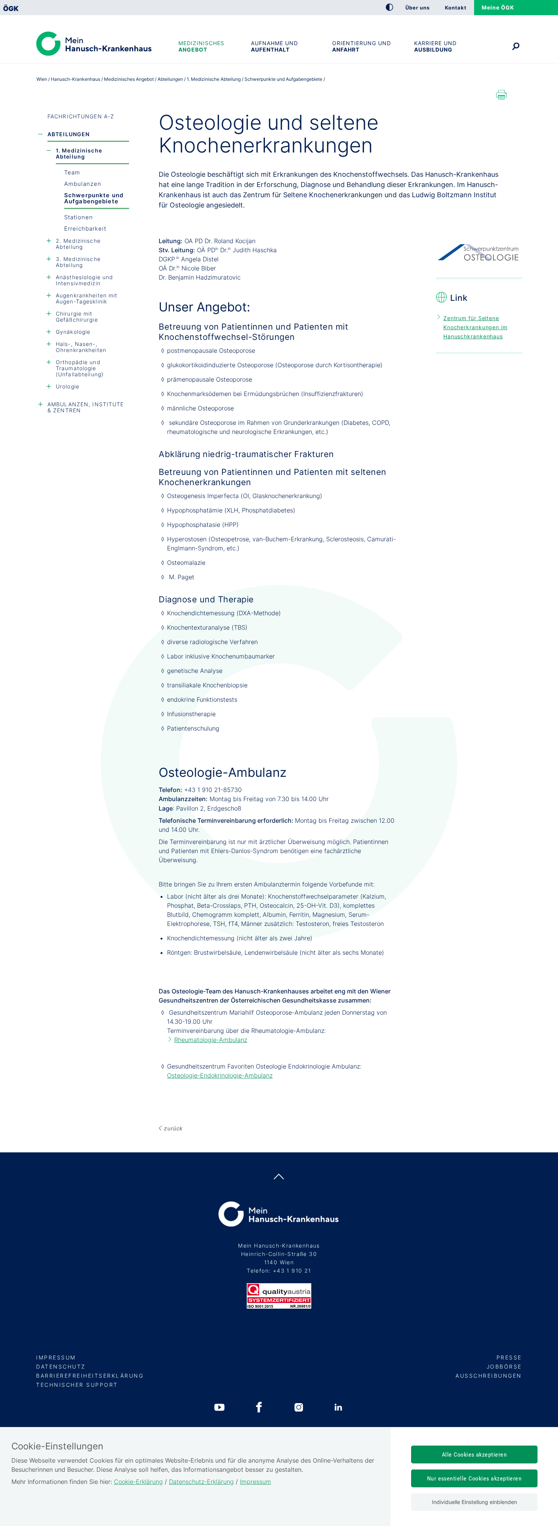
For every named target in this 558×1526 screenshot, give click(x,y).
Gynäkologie (73, 331)
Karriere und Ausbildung (435, 46)
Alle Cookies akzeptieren (474, 1454)
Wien (41, 79)
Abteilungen (68, 134)
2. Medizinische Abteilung (78, 243)
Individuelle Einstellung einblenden (474, 1502)
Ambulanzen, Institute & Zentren (85, 407)
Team (72, 172)
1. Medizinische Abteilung (79, 153)
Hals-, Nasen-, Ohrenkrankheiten (81, 347)
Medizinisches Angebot (201, 46)
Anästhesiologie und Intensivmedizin (84, 280)
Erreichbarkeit (85, 228)
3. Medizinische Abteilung (78, 262)
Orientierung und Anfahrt (361, 46)
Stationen (78, 217)
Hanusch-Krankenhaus (75, 79)
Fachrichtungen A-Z (80, 116)
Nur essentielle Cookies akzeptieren (474, 1478)
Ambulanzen (82, 183)
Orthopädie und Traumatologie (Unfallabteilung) (80, 368)
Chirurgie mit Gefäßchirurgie (77, 316)
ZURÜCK (173, 1128)
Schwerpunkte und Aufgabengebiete (93, 198)
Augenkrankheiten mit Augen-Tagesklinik (86, 298)
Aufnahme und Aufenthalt (274, 46)
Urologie (67, 386)
